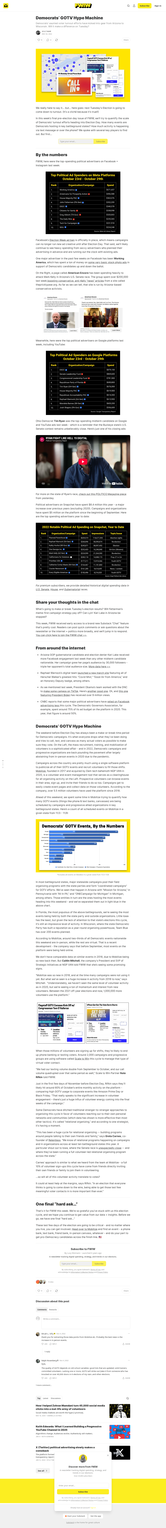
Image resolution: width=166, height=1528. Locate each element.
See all (41, 1470)
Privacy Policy (102, 1500)
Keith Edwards (48, 1436)
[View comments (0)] (61, 1419)
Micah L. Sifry (48, 1333)
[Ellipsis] (129, 1333)
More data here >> (99, 666)
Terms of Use (96, 1497)
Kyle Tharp (46, 31)
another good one (97, 691)
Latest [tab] (45, 1398)
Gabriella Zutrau (54, 1416)
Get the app (96, 1516)
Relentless (55, 1140)
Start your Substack (76, 1516)
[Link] (32, 155)
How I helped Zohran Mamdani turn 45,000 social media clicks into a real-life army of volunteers (70, 1407)
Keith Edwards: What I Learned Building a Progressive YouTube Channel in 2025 (69, 1428)
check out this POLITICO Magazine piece (102, 494)
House (54, 589)
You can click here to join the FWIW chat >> (61, 635)
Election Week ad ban (62, 240)
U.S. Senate (42, 589)
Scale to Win (82, 1058)
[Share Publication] (134, 5)
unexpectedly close (110, 1147)
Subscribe (144, 5)
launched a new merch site (93, 672)
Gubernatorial (72, 589)
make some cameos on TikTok (60, 691)
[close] (108, 1455)
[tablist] (47, 1309)
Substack (70, 1522)
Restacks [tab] (53, 1309)
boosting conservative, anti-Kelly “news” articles (75, 280)
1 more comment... (44, 1385)
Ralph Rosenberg (49, 1360)
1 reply (47, 1351)
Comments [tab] (42, 1309)
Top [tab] (38, 1398)
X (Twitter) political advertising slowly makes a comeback (65, 1449)
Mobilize (41, 771)
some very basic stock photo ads (107, 262)
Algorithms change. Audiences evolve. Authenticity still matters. (64, 1433)
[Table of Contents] (3, 764)
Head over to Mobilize (84, 1229)
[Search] (128, 5)
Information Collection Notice (82, 1500)
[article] (83, 1412)
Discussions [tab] (56, 1398)
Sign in (158, 5)
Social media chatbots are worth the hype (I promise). (60, 1412)
